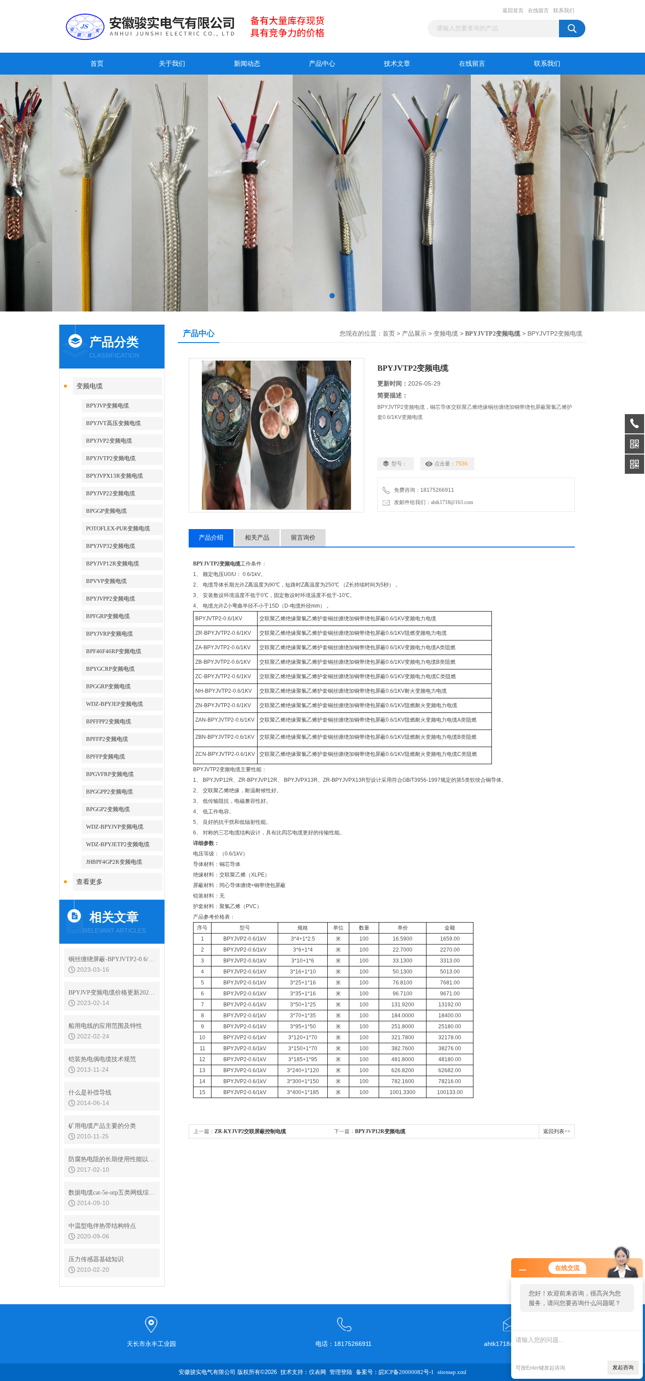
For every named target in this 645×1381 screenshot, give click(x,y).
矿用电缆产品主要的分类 (102, 1126)
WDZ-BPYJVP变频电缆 (114, 826)
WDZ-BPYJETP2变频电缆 (118, 844)
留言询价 (303, 537)
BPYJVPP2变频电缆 (110, 598)
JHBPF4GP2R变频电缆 (114, 862)
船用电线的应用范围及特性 (105, 1026)
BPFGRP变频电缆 (108, 616)
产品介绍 (211, 537)
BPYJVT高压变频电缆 (113, 423)
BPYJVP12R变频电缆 (112, 563)
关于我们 (172, 63)
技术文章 (397, 63)
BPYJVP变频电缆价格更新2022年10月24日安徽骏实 (111, 992)
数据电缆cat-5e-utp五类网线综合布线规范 (111, 1192)
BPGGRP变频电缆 (108, 686)
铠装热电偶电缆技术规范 (102, 1059)
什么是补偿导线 (89, 1092)
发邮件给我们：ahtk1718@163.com (432, 502)
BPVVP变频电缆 (106, 581)
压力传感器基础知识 (96, 1259)
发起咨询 (623, 1367)
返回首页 (512, 10)
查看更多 (89, 881)
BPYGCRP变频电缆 (110, 668)
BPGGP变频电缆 (106, 511)
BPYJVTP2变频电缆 (111, 458)
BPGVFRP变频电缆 (110, 774)
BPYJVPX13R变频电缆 (114, 475)
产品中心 (322, 63)
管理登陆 (341, 1372)
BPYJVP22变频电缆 (110, 493)
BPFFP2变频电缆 (107, 739)
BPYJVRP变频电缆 (109, 633)
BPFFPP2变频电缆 (108, 721)
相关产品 (257, 537)
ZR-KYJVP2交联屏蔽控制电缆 (250, 1131)
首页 (97, 63)
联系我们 (563, 10)
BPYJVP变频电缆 (107, 405)
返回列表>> (556, 1131)
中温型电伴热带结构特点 (102, 1226)
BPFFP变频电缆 (105, 756)
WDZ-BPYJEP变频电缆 (114, 704)
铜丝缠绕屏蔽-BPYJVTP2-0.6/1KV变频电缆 (111, 959)
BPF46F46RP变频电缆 (113, 651)
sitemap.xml (451, 1372)
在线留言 (538, 10)
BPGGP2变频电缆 (108, 809)
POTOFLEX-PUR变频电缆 (118, 528)
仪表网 (317, 1372)
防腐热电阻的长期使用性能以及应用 (111, 1159)
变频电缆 (89, 386)
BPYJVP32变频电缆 (110, 546)
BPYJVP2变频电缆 (109, 440)
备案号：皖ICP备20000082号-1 (395, 1372)
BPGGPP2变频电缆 (109, 791)
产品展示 (414, 333)
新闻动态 (247, 63)
